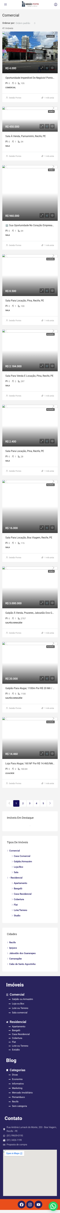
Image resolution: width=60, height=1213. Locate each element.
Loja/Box (18, 867)
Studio (17, 915)
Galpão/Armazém (23, 861)
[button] (53, 1206)
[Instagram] (30, 1204)
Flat (16, 904)
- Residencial (15, 877)
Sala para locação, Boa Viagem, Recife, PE (28, 537)
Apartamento (20, 883)
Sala (16, 872)
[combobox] (25, 23)
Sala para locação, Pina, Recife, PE (24, 300)
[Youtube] (38, 1204)
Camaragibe (15, 958)
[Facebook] (21, 1204)
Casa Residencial (23, 894)
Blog (11, 1060)
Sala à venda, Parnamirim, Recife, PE (25, 136)
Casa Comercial (22, 856)
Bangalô (18, 888)
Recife (12, 942)
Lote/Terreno (20, 910)
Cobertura (19, 899)
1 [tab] (31, 825)
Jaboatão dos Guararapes (22, 953)
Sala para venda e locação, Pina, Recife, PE (29, 375)
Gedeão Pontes (15, 98)
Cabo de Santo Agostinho (22, 964)
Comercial (14, 850)
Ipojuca (13, 947)
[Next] (50, 803)
